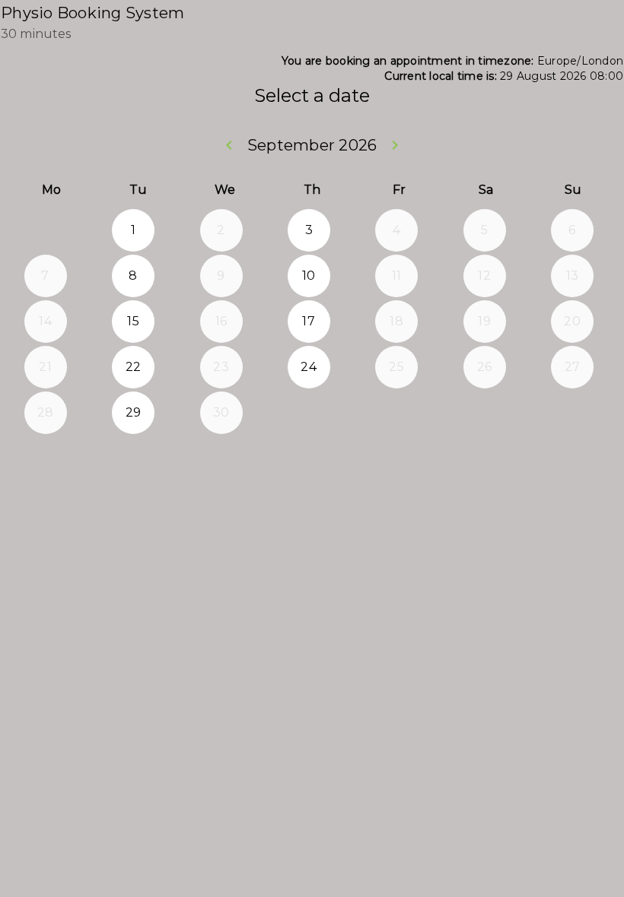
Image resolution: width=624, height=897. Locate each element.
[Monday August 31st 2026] (45, 230)
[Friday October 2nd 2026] (396, 412)
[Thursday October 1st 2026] (309, 412)
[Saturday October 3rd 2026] (484, 412)
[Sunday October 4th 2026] (572, 412)
